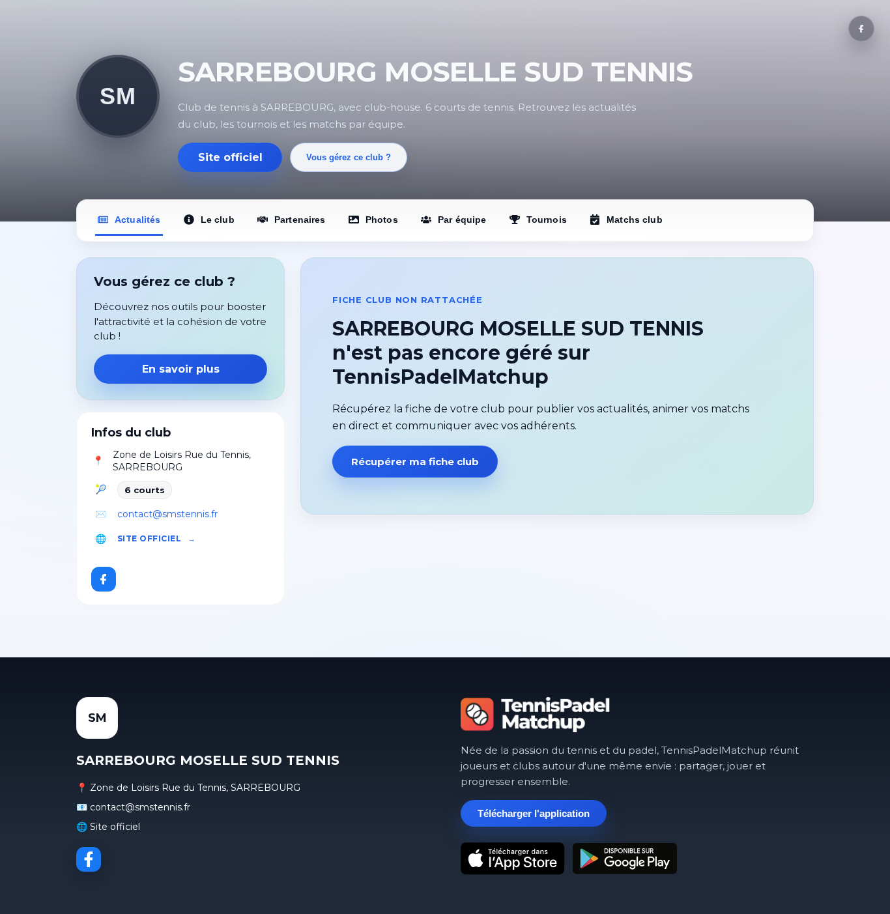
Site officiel (230, 157)
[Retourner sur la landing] (535, 714)
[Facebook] (861, 29)
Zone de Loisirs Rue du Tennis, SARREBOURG (182, 461)
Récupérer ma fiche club (415, 461)
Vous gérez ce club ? (348, 157)
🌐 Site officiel (108, 827)
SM (118, 96)
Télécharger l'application (534, 813)
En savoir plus (181, 369)
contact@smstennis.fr (167, 514)
